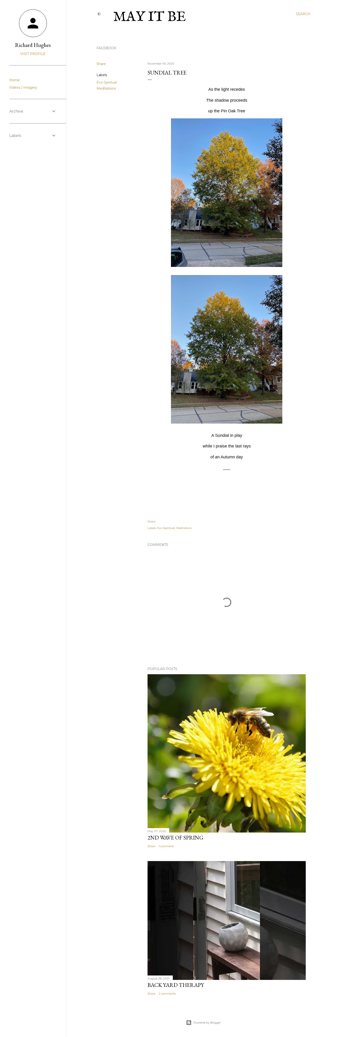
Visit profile (32, 54)
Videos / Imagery (23, 87)
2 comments (167, 993)
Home (14, 80)
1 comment (166, 846)
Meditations (106, 88)
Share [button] (101, 64)
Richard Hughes (33, 45)
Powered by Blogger (207, 1022)
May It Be (149, 17)
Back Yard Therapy (176, 984)
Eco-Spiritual (107, 82)
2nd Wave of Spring (175, 837)
